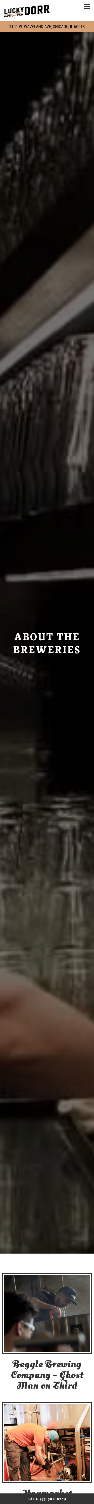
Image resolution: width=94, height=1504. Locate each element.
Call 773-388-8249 (47, 1499)
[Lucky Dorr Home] (27, 10)
